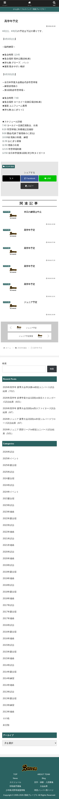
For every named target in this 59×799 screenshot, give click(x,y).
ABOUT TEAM (43, 774)
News (15, 778)
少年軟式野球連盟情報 (15, 790)
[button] (29, 186)
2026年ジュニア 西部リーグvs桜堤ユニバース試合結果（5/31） (28, 431)
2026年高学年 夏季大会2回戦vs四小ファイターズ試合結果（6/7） (29, 410)
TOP (15, 774)
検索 (4, 363)
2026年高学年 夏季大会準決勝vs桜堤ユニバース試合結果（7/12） (28, 389)
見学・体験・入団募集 (43, 782)
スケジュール (15, 782)
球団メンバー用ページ (43, 790)
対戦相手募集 (15, 786)
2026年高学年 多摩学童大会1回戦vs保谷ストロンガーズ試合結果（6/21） (29, 400)
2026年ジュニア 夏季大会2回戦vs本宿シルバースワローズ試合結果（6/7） (29, 421)
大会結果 (44, 786)
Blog (44, 778)
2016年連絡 (9, 166)
